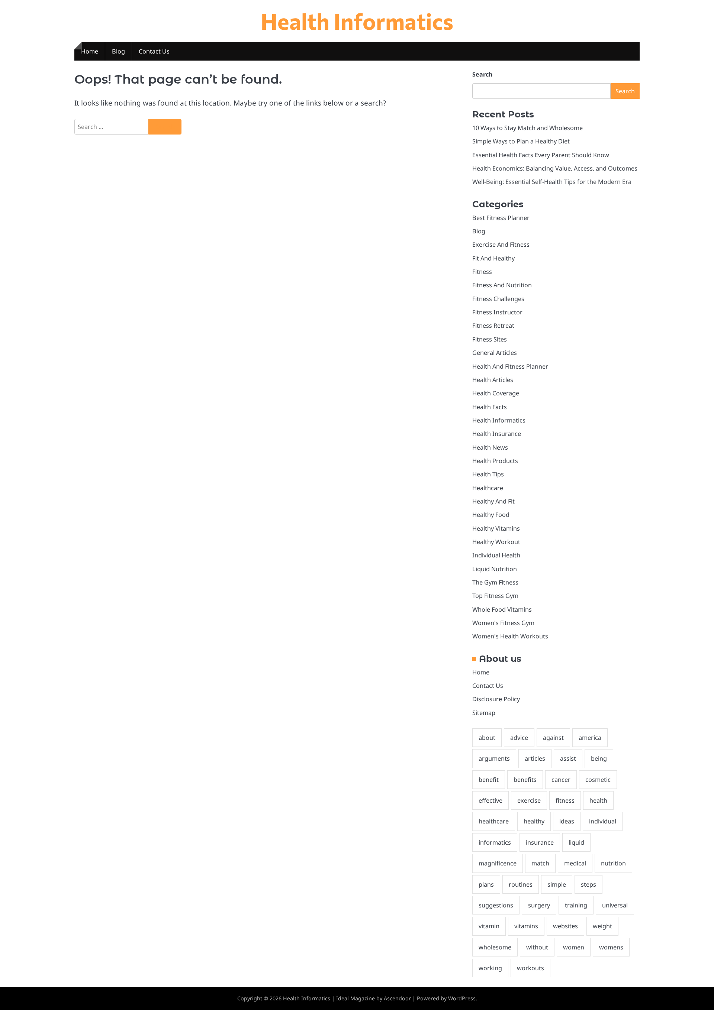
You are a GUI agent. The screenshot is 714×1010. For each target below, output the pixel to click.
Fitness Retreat (493, 325)
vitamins (526, 926)
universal (615, 905)
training (576, 905)
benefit (489, 780)
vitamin (489, 926)
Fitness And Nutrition (502, 285)
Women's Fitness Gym (503, 623)
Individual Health (496, 555)
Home (89, 51)
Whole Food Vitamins (502, 609)
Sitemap (483, 713)
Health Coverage (495, 393)
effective (490, 800)
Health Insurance (496, 434)
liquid (576, 842)
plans (486, 884)
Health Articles (492, 380)
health (598, 800)
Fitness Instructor (497, 312)
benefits (525, 780)
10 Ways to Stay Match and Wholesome (527, 128)
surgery (539, 905)
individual (602, 821)
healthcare (494, 821)
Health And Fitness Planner (510, 366)
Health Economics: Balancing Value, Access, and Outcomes (554, 168)
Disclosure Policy (496, 699)
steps (588, 884)
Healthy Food (490, 515)
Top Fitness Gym (495, 596)
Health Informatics (357, 20)
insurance (540, 842)
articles (535, 758)
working (490, 968)
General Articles (494, 353)
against (553, 738)
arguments (494, 758)
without (537, 947)
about (487, 738)
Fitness (482, 272)
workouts (530, 968)
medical (575, 863)
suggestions (496, 905)
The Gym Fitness (495, 582)
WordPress (462, 998)
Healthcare (487, 488)
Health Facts (489, 407)
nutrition (613, 863)
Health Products (495, 461)
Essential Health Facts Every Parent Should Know (540, 155)
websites (565, 926)
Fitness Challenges (498, 299)
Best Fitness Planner (501, 218)
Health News (490, 447)
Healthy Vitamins (496, 528)
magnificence (498, 863)
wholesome (495, 947)
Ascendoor (397, 998)
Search (482, 74)
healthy (534, 821)
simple (556, 884)
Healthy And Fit (493, 501)
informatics (495, 842)
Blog (118, 51)
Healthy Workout (496, 542)
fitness (565, 800)
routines (521, 884)
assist (568, 758)
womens (611, 947)
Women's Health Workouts (510, 636)
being (599, 758)
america (590, 738)
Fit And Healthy (493, 258)
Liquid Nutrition (494, 569)
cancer (560, 780)
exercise (529, 800)
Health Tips (488, 474)
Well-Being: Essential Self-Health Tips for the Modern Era (551, 182)
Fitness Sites (489, 339)
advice (519, 738)
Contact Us (154, 51)
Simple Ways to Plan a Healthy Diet (521, 141)
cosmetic (598, 780)
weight (602, 926)
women (573, 947)
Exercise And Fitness (501, 244)
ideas (566, 821)
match (540, 863)
